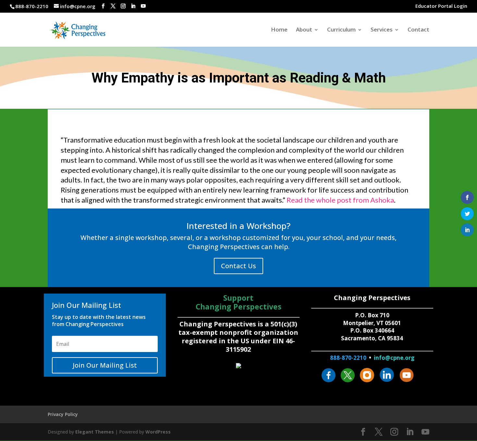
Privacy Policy (63, 414)
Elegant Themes (94, 432)
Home (279, 30)
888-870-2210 (348, 357)
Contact (418, 30)
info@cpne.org (394, 357)
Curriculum (341, 30)
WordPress (158, 432)
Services (382, 30)
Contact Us (238, 265)
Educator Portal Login (441, 6)
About (304, 30)
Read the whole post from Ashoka (340, 199)
